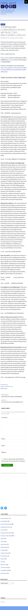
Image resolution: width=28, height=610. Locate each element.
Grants (2, 541)
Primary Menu (26, 2)
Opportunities (4, 553)
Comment (4, 417)
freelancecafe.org (4, 384)
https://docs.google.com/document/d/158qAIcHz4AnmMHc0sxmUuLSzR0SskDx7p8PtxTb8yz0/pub (14, 69)
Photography (4, 556)
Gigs (2, 538)
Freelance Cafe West (6, 535)
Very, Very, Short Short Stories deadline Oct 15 (12, 401)
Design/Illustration (5, 527)
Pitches (2, 558)
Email (3, 445)
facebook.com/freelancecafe (7, 386)
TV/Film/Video (4, 567)
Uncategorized (4, 570)
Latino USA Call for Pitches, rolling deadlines (11, 395)
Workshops (4, 573)
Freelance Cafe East (6, 532)
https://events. (5, 58)
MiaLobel (12, 38)
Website (3, 452)
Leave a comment (19, 38)
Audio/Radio (4, 521)
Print (2, 561)
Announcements (5, 518)
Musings (3, 550)
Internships (3, 544)
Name (3, 439)
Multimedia (4, 547)
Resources (3, 564)
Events (3, 24)
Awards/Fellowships (6, 524)
